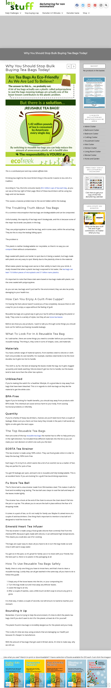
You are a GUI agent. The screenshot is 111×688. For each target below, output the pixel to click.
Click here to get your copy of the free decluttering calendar (94, 194)
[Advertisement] (55, 32)
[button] (106, 5)
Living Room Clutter (93, 151)
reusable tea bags (34, 435)
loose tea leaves (56, 317)
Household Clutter (92, 141)
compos (9, 249)
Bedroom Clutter (91, 133)
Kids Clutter (89, 144)
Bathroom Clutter (92, 130)
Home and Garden (92, 159)
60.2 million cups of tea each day (54, 188)
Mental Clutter (90, 155)
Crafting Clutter (91, 137)
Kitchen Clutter (91, 148)
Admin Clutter (90, 126)
